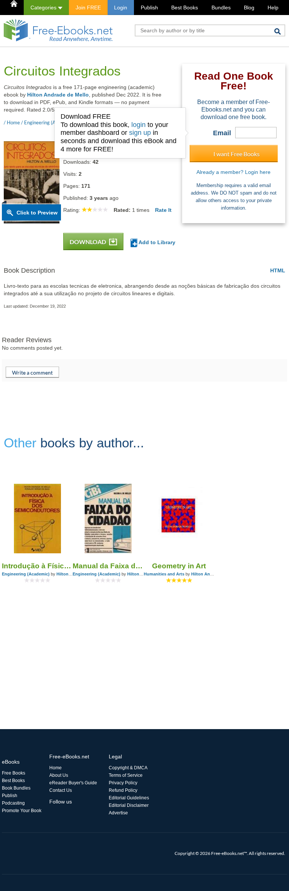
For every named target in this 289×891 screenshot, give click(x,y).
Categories (44, 8)
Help (273, 8)
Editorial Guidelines (129, 797)
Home (55, 767)
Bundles (221, 8)
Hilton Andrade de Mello (58, 95)
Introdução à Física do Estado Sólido (37, 566)
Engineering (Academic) (26, 574)
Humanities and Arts (164, 574)
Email (222, 133)
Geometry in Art (179, 566)
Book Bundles (16, 788)
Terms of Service (126, 775)
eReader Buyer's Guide (73, 782)
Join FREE (88, 8)
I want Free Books (236, 153)
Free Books (13, 773)
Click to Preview (37, 213)
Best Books (184, 8)
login (138, 124)
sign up (140, 132)
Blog (249, 8)
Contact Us (60, 790)
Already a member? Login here (233, 172)
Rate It (163, 210)
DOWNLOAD (88, 241)
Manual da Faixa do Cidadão (108, 566)
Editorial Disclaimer (129, 805)
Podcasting (13, 803)
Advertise (118, 812)
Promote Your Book (21, 810)
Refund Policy (123, 790)
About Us (58, 775)
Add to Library (156, 242)
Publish (149, 8)
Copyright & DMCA (128, 767)
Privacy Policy (123, 782)
